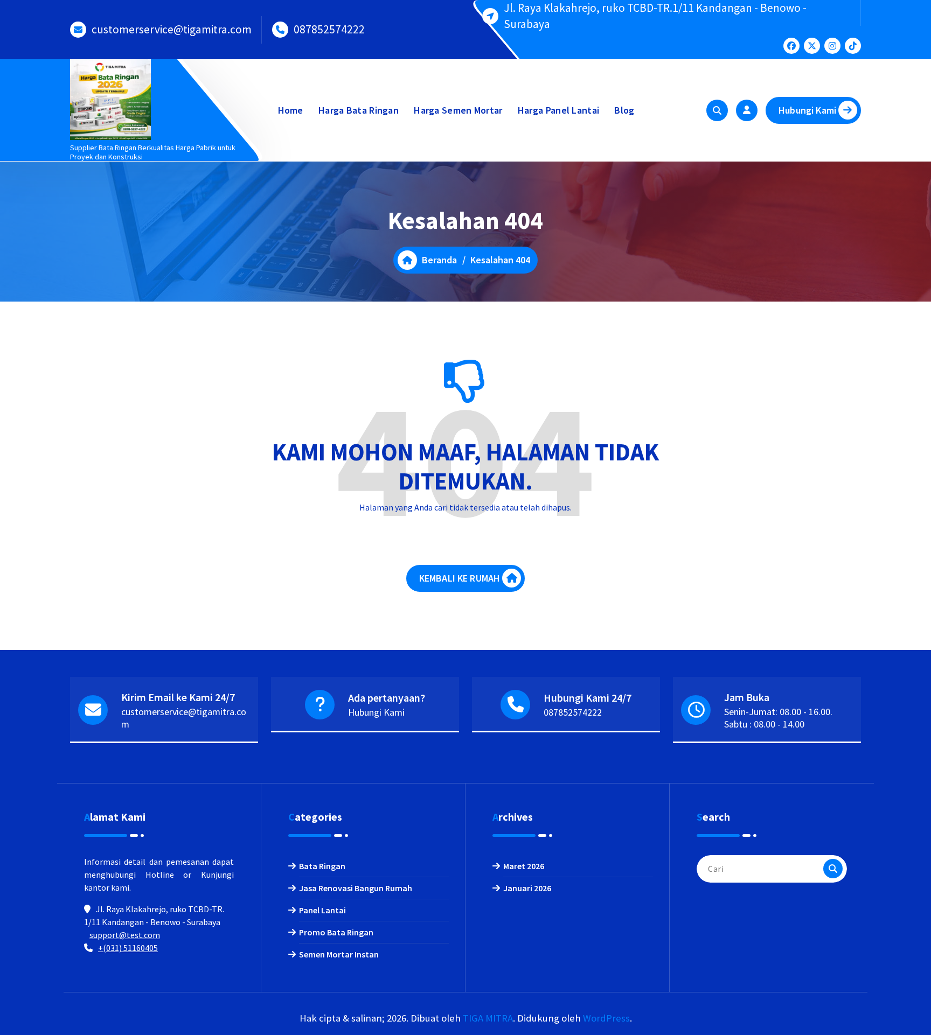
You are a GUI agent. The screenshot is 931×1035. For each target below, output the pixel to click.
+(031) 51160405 (128, 947)
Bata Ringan (322, 866)
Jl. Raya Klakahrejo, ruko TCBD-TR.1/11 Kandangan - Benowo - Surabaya (655, 16)
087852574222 (329, 29)
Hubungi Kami (807, 110)
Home (290, 110)
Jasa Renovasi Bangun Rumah (355, 888)
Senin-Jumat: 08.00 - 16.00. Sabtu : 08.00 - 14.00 (778, 717)
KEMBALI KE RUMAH (460, 578)
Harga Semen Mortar (458, 110)
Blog (624, 110)
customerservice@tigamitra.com (172, 29)
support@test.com (124, 934)
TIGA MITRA (488, 1018)
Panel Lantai (322, 910)
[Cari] (833, 868)
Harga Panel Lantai (558, 110)
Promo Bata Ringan (336, 932)
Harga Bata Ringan (358, 110)
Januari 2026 (527, 888)
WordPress (606, 1018)
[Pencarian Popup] (717, 110)
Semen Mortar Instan (339, 954)
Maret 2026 (523, 866)
